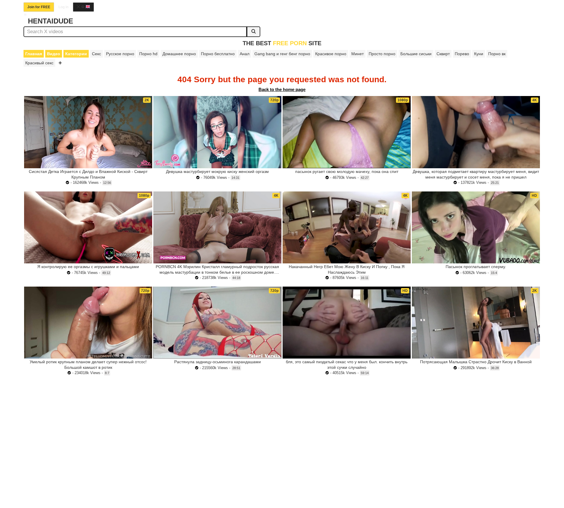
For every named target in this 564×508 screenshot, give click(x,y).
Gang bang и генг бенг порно (282, 53)
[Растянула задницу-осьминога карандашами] (217, 323)
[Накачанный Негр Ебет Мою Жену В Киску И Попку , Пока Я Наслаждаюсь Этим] (347, 227)
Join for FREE (38, 7)
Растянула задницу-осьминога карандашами (217, 361)
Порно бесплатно (218, 53)
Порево (462, 53)
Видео (53, 53)
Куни (478, 53)
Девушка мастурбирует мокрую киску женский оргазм (217, 171)
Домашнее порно (179, 53)
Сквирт (443, 53)
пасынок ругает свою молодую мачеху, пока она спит (346, 171)
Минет (357, 53)
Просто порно (382, 53)
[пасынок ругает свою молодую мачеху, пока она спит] (347, 132)
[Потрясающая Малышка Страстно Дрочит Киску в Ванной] (476, 323)
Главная (33, 53)
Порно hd (148, 53)
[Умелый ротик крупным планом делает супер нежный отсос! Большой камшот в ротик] (88, 323)
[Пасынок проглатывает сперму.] (476, 227)
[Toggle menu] (25, 14)
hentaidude (50, 21)
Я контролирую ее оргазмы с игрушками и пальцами (88, 266)
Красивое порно (330, 53)
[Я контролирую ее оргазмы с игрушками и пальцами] (88, 227)
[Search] (253, 31)
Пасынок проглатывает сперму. (476, 266)
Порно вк (497, 53)
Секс (96, 53)
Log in (63, 7)
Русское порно (120, 53)
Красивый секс (39, 62)
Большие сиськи (416, 53)
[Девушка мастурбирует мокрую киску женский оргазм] (217, 132)
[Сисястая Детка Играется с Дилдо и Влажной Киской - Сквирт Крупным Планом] (88, 132)
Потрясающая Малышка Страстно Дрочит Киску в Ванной (476, 361)
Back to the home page (282, 89)
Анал (244, 53)
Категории (76, 53)
